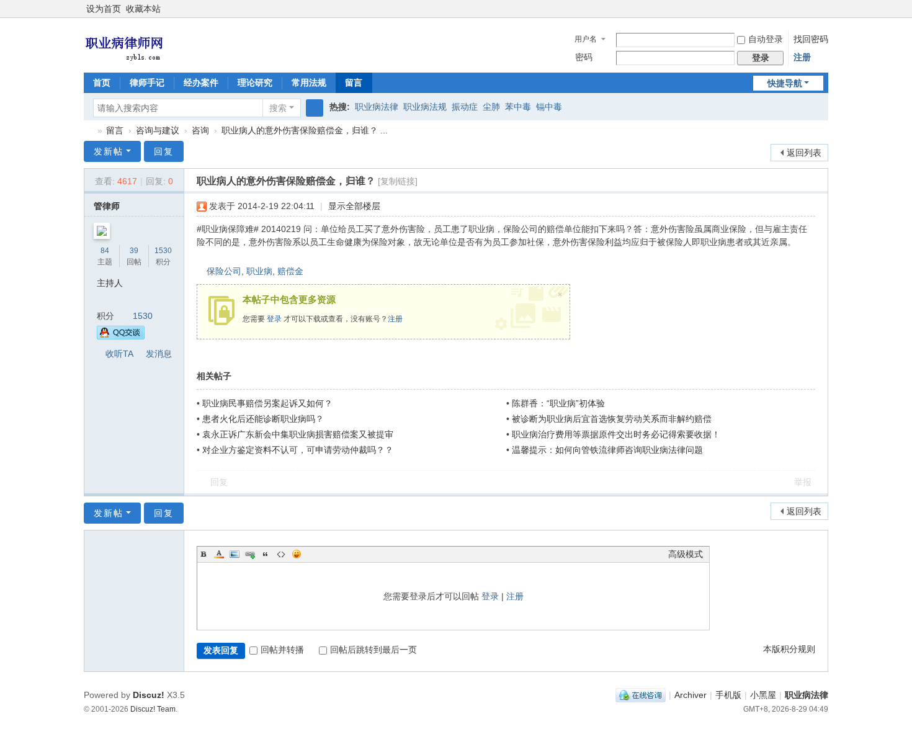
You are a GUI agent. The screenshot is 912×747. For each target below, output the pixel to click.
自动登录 (765, 39)
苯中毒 (518, 107)
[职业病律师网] (124, 44)
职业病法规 (425, 107)
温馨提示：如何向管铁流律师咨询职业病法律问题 (607, 450)
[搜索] (314, 108)
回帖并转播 (282, 650)
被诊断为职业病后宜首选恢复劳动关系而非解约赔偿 (612, 419)
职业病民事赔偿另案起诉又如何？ (267, 403)
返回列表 (804, 153)
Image (234, 554)
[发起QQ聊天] (121, 336)
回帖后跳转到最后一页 (373, 650)
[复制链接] (398, 181)
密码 (583, 57)
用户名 (585, 39)
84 (105, 250)
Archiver (690, 695)
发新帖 (108, 151)
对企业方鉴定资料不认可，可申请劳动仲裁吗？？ (297, 450)
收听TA (119, 354)
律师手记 (147, 82)
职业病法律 (376, 107)
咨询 (200, 130)
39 (134, 250)
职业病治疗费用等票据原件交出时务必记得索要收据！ (616, 434)
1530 (163, 250)
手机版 (728, 695)
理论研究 (255, 82)
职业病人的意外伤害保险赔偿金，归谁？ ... (304, 130)
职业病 (259, 271)
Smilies (296, 554)
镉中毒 (549, 107)
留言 (353, 82)
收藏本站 (143, 9)
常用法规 (309, 82)
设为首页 (103, 9)
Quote (265, 554)
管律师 (107, 206)
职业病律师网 (89, 131)
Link (250, 554)
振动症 (465, 107)
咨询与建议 (157, 130)
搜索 (278, 108)
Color (219, 554)
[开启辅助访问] (825, 8)
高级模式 (685, 554)
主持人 (110, 283)
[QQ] (640, 695)
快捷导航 (784, 83)
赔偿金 (290, 271)
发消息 (159, 354)
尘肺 (491, 107)
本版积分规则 (789, 649)
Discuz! (148, 695)
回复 (164, 151)
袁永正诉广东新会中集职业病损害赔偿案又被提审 (297, 434)
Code (281, 554)
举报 (802, 482)
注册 (802, 57)
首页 (101, 82)
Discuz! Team (153, 709)
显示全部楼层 (354, 206)
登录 (274, 319)
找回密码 (811, 39)
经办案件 (201, 82)
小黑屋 (763, 695)
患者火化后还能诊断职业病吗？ (263, 419)
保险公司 (224, 271)
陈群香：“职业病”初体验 (558, 403)
